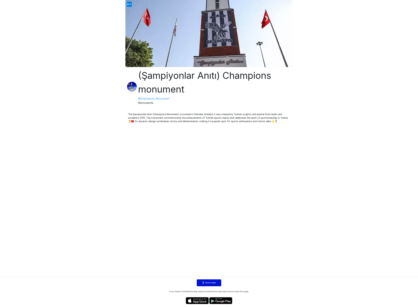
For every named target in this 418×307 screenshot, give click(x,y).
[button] (209, 33)
